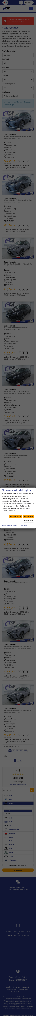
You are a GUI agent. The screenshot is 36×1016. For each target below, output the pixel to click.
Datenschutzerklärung (9, 525)
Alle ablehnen (28, 516)
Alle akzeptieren (15, 516)
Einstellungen (28, 521)
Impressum (23, 525)
